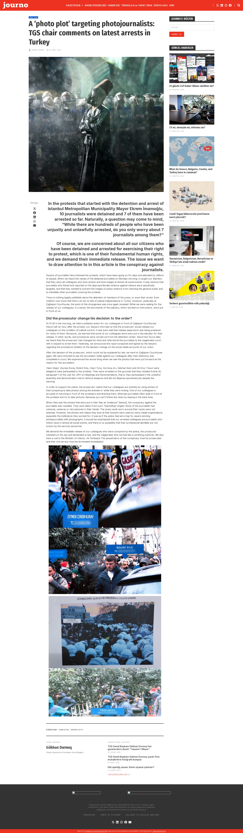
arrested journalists (71, 730)
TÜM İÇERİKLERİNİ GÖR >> (119, 774)
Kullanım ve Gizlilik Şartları (142, 815)
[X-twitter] (217, 5)
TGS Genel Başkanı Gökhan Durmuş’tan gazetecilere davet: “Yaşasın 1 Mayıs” (130, 748)
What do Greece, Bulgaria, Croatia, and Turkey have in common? (190, 171)
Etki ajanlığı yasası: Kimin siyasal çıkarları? (131, 767)
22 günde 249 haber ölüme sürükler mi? (191, 86)
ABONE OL (176, 34)
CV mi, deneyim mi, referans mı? (187, 127)
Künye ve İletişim (110, 815)
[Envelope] (130, 822)
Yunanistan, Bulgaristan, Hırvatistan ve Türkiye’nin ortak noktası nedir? (191, 260)
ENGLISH (33, 17)
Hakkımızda (89, 815)
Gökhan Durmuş (37, 50)
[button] (34, 208)
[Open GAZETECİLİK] (82, 5)
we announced (98, 343)
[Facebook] (230, 5)
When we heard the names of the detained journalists (86, 278)
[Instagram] (226, 5)
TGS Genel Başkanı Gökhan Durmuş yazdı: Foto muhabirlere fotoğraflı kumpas (134, 758)
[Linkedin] (221, 5)
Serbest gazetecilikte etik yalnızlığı (189, 303)
